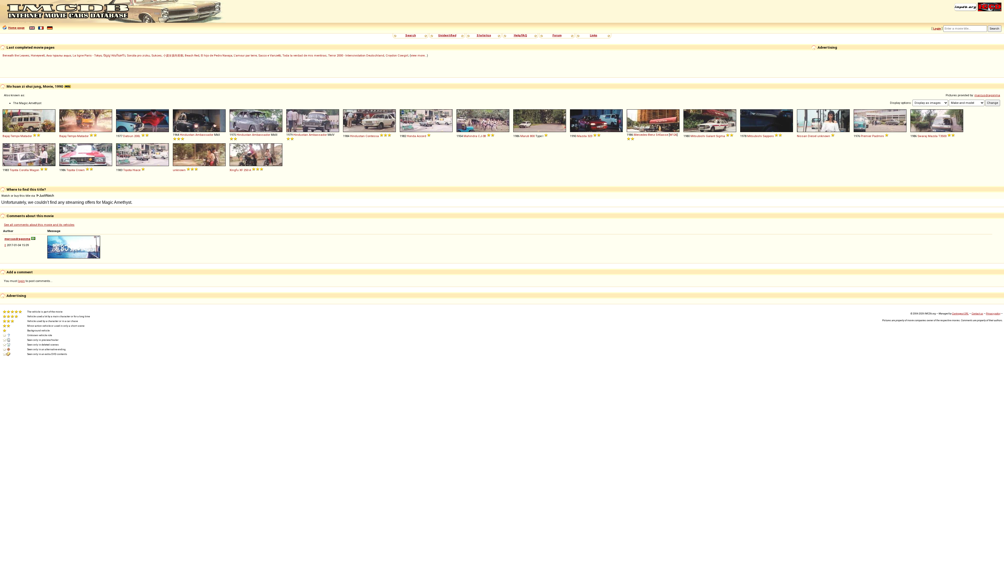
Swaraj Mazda (927, 136)
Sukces (156, 55)
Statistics (484, 35)
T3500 (942, 136)
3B (484, 136)
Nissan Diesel (807, 136)
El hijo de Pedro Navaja (216, 55)
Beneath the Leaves (16, 55)
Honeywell (38, 55)
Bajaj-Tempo (11, 136)
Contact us (977, 313)
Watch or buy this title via (18, 195)
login (21, 281)
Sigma (720, 136)
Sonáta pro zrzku (138, 55)
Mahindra (470, 136)
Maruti (524, 136)
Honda (411, 136)
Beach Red (192, 55)
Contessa (372, 136)
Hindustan (187, 135)
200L (137, 136)
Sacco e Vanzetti (269, 55)
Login (937, 28)
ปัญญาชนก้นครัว (114, 55)
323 (589, 136)
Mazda (582, 136)
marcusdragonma (987, 95)
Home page (16, 28)
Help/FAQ (520, 35)
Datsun (128, 136)
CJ (480, 136)
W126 (673, 135)
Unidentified (447, 35)
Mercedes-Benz (644, 135)
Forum (557, 35)
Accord (421, 136)
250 (246, 170)
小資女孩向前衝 (173, 55)
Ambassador (204, 135)
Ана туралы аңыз (58, 55)
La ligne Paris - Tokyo (87, 55)
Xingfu (234, 170)
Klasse (663, 135)
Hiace (136, 170)
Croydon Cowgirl (397, 55)
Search (410, 35)
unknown (823, 136)
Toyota (14, 170)
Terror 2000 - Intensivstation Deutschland (356, 55)
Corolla (24, 170)
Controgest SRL (960, 313)
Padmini (878, 136)
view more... (419, 55)
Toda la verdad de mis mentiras (304, 55)
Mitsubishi (698, 136)
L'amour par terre (245, 55)
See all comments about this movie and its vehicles (39, 225)
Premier (866, 136)
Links (593, 35)
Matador (26, 136)
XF (241, 170)
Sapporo (768, 136)
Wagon (34, 170)
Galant (710, 136)
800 (532, 136)
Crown (80, 170)
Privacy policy (993, 313)
